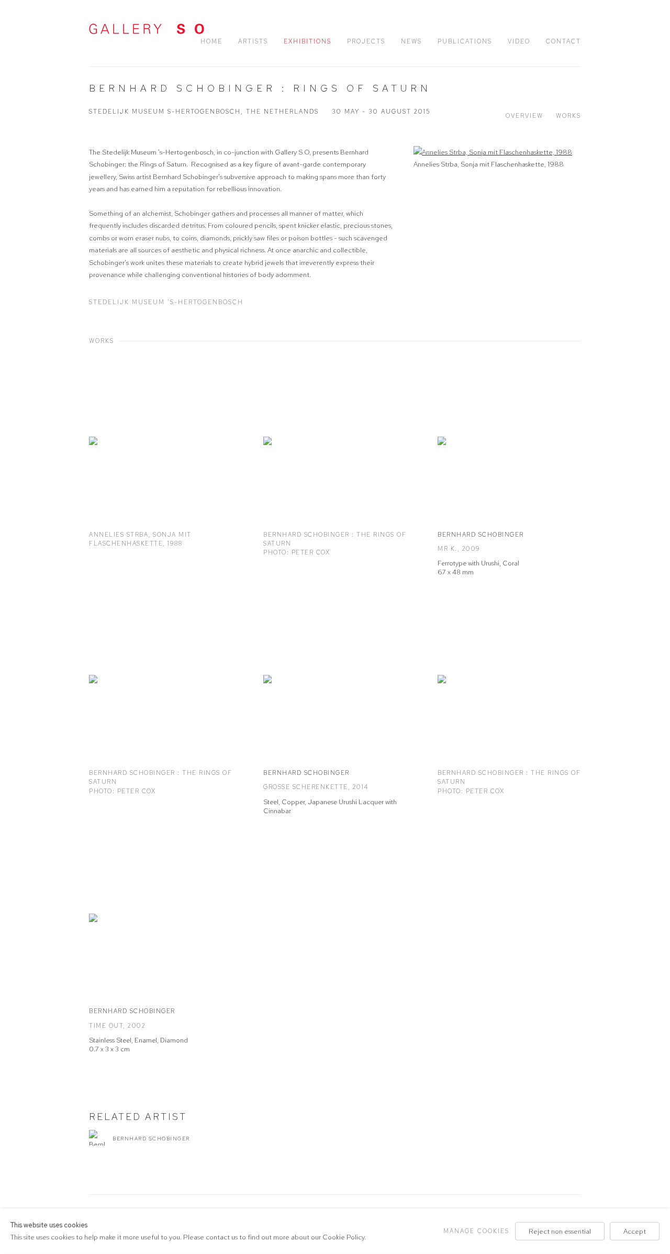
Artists (253, 41)
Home (211, 41)
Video (519, 41)
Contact (563, 41)
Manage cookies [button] (476, 1231)
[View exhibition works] (497, 152)
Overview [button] (524, 116)
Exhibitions (307, 41)
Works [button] (568, 116)
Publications (465, 41)
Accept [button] (634, 1231)
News (411, 41)
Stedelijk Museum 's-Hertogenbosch (166, 302)
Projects (366, 41)
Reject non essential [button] (560, 1231)
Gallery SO (146, 29)
